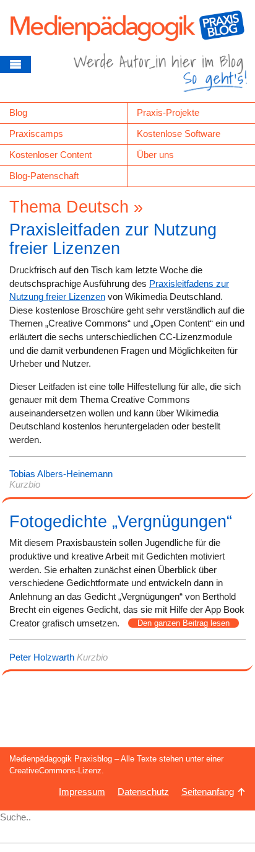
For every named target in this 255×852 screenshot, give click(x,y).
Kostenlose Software (178, 133)
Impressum (82, 791)
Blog (18, 112)
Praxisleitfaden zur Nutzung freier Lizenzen (113, 239)
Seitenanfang (207, 791)
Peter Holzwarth (41, 657)
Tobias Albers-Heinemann (61, 473)
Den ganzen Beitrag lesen (183, 623)
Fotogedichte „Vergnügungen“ (120, 521)
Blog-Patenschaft (44, 175)
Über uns (155, 154)
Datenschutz (143, 791)
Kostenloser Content (50, 154)
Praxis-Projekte (168, 112)
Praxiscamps (36, 133)
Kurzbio (24, 484)
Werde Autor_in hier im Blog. (160, 77)
